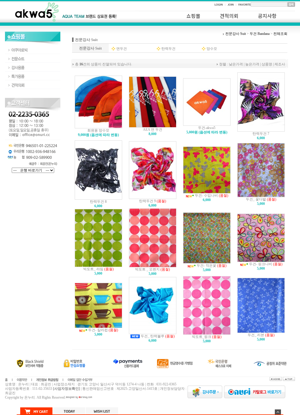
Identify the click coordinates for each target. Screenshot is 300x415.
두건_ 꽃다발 (256, 199)
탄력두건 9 (147, 201)
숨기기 (278, 411)
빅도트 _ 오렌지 (147, 269)
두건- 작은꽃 (206, 265)
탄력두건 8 (98, 202)
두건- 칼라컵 (97, 330)
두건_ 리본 (256, 335)
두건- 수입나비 (206, 195)
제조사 (280, 64)
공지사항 (267, 15)
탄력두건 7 (261, 134)
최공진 (10, 393)
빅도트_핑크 (201, 337)
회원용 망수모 (98, 130)
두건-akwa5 (206, 128)
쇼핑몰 (193, 15)
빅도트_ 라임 (93, 269)
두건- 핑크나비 (260, 264)
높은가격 (252, 64)
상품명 (267, 64)
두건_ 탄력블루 (152, 336)
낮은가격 (236, 64)
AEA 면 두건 (152, 129)
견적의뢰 (229, 15)
